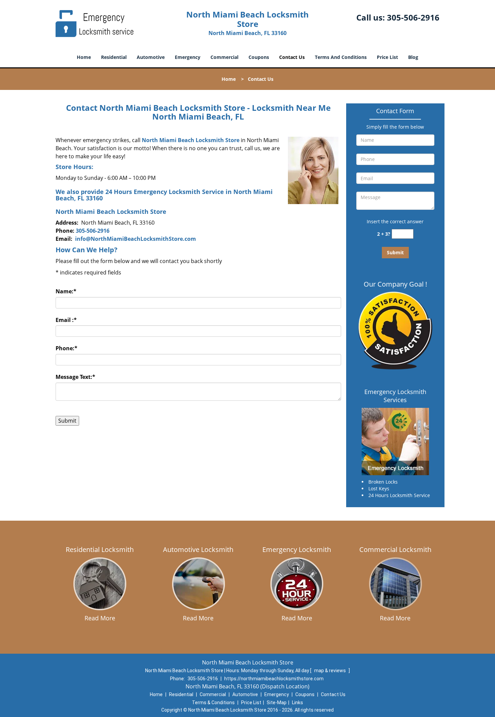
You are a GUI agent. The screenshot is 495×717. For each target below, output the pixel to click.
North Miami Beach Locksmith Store (190, 140)
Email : (66, 320)
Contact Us (292, 57)
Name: (66, 291)
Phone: (66, 348)
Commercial (224, 57)
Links (297, 702)
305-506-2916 (413, 17)
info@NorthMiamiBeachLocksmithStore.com (135, 238)
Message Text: (75, 377)
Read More (100, 618)
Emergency (187, 57)
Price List (387, 57)
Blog (413, 57)
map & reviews (330, 670)
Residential (114, 57)
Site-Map (277, 702)
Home (84, 57)
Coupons (259, 57)
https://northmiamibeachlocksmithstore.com (274, 678)
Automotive (151, 57)
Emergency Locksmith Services (395, 396)
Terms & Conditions (213, 702)
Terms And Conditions (341, 57)
